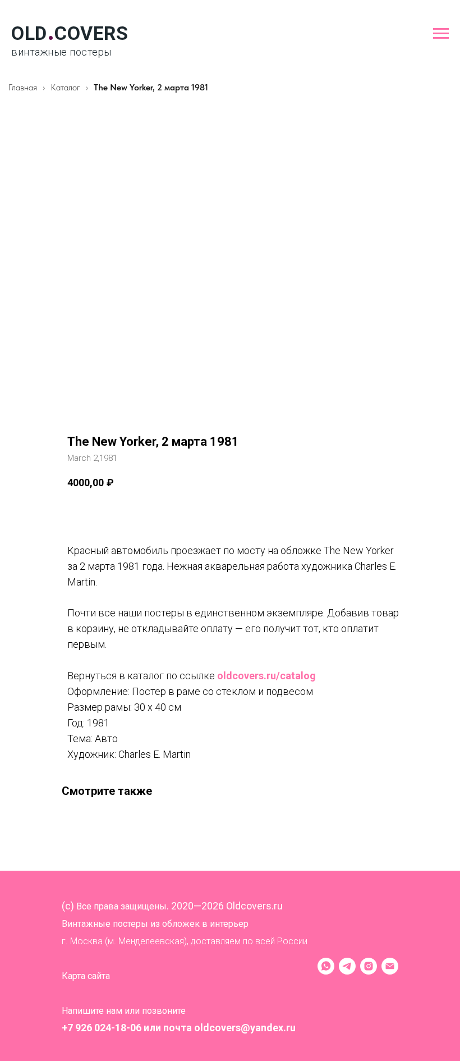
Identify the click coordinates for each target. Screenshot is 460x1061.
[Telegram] (347, 966)
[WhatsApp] (326, 966)
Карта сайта (86, 976)
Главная (22, 87)
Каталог (66, 87)
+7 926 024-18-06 (101, 1027)
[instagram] (368, 966)
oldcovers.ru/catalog (266, 676)
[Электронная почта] (389, 966)
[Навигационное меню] (441, 33)
